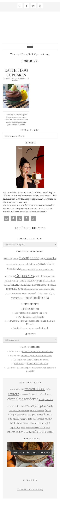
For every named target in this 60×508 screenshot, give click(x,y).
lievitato (7, 285)
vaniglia (50, 293)
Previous (7, 453)
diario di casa (40, 276)
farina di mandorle (12, 281)
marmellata (38, 284)
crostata (10, 276)
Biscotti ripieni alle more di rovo (37, 351)
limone (15, 284)
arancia (8, 258)
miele (53, 284)
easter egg (22, 122)
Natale (18, 288)
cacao (24, 117)
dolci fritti (51, 276)
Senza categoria (21, 114)
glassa (52, 281)
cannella (50, 258)
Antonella (19, 363)
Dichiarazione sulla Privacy (30, 489)
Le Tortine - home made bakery (30, 25)
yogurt (15, 297)
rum (22, 293)
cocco (8, 122)
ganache (10, 124)
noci (24, 289)
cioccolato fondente (20, 119)
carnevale (9, 264)
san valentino (30, 293)
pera (48, 289)
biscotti (24, 258)
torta (38, 293)
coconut (14, 122)
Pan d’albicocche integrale (31, 317)
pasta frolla (43, 289)
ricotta (18, 294)
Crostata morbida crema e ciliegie (31, 313)
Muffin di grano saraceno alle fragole (31, 328)
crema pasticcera (44, 269)
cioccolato (8, 119)
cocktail (31, 269)
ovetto (16, 124)
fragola (40, 281)
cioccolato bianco (29, 264)
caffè (42, 258)
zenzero (21, 298)
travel (43, 293)
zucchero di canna (37, 297)
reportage (10, 293)
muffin (10, 288)
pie (52, 288)
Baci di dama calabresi (38, 359)
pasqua (22, 124)
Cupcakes (24, 275)
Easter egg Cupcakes (16, 72)
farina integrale (28, 280)
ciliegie (16, 264)
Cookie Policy (30, 480)
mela (46, 284)
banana (15, 258)
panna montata (32, 289)
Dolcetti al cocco (31, 308)
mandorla (25, 284)
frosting (47, 281)
